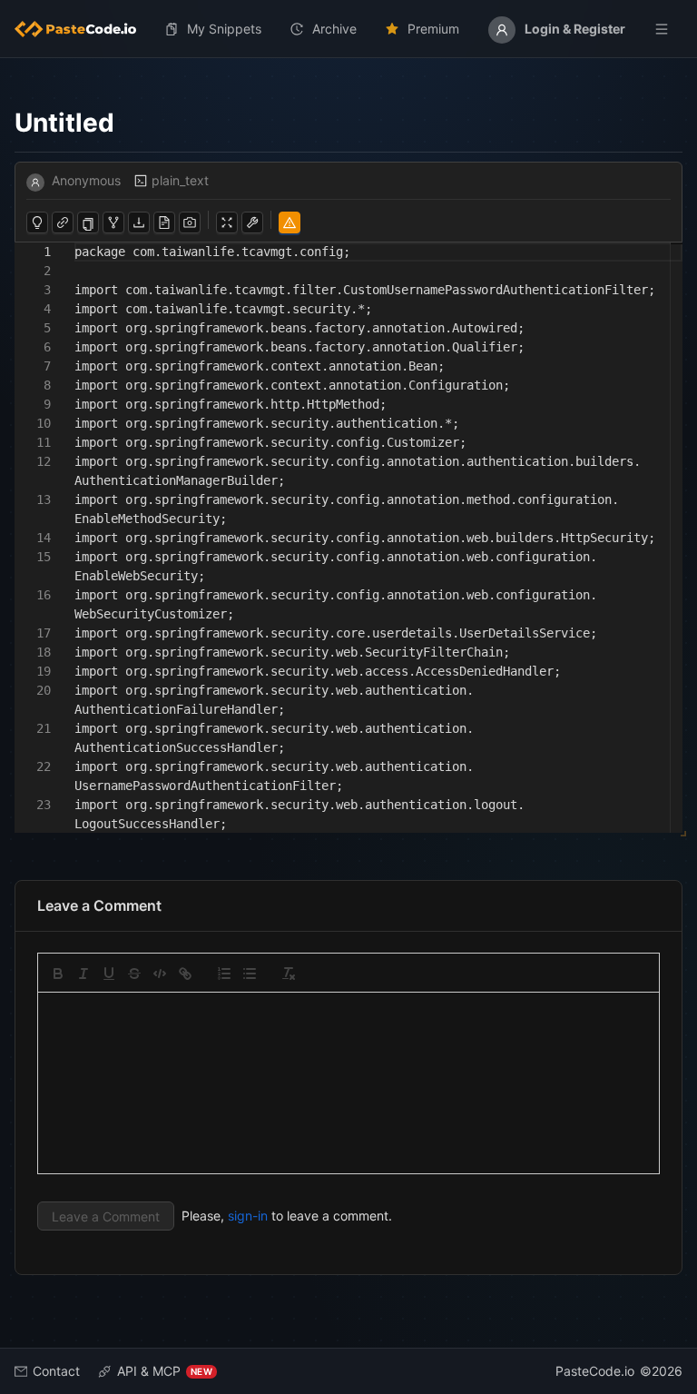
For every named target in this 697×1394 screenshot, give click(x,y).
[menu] (348, 29)
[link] (185, 973)
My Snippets (224, 28)
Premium (433, 28)
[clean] (288, 973)
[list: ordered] (224, 973)
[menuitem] (83, 29)
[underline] (109, 973)
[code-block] (159, 973)
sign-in (248, 1215)
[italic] (83, 973)
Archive (334, 28)
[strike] (134, 973)
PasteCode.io (594, 1371)
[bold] (58, 973)
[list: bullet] (249, 973)
